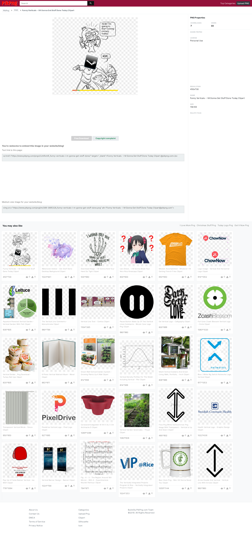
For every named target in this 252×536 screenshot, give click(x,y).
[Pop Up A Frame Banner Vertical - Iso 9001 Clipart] (20, 460)
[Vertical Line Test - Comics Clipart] (98, 302)
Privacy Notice (36, 525)
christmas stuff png (206, 225)
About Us (33, 510)
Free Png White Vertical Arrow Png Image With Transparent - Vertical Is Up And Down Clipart (175, 427)
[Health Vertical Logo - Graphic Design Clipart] (215, 407)
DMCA (32, 517)
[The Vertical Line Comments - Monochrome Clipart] (59, 302)
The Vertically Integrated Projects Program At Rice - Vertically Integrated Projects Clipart (136, 485)
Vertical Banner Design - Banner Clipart (58, 480)
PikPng (6, 10)
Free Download (81, 138)
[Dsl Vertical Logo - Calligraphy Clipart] (176, 302)
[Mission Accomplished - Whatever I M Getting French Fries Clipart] (176, 249)
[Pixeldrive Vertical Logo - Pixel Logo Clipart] (59, 407)
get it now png (242, 225)
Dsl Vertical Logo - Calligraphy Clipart (174, 321)
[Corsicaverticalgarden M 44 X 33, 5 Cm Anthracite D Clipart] (98, 405)
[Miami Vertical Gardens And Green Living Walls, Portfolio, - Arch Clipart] (176, 352)
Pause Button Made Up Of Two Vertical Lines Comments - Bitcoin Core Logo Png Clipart (136, 324)
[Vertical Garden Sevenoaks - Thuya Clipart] (137, 410)
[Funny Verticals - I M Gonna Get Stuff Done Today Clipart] (95, 56)
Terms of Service (37, 521)
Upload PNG (243, 3)
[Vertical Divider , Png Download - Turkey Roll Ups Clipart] (20, 355)
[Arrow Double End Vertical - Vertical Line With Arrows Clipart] (215, 460)
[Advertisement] (95, 116)
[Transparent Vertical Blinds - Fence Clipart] (20, 407)
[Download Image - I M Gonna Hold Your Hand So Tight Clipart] (98, 249)
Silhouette (83, 521)
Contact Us (34, 514)
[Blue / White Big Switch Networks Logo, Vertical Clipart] (215, 355)
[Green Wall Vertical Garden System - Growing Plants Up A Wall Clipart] (98, 352)
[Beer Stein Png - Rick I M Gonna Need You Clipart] (176, 460)
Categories (83, 510)
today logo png (225, 225)
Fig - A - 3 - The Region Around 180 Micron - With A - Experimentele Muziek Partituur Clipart (96, 480)
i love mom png (187, 225)
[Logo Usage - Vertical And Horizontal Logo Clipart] (215, 249)
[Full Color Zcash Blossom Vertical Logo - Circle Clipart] (215, 302)
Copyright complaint (106, 138)
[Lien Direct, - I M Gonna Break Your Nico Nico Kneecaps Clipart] (137, 249)
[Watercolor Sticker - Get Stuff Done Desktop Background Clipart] (59, 249)
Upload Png (84, 514)
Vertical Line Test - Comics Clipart (95, 321)
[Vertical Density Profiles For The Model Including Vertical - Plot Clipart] (137, 357)
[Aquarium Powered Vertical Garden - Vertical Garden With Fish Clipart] (20, 302)
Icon (80, 525)
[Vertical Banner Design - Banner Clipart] (59, 460)
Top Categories (227, 3)
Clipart (81, 517)
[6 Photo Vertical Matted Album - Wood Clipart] (59, 355)
